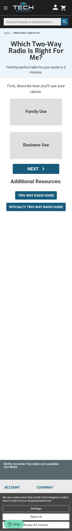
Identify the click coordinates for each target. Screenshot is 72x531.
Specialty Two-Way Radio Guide (36, 207)
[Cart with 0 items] (63, 7)
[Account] (56, 7)
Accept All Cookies (36, 525)
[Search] (64, 21)
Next (33, 168)
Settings (36, 508)
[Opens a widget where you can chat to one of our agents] (14, 524)
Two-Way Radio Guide (36, 195)
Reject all (36, 517)
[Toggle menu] (5, 7)
